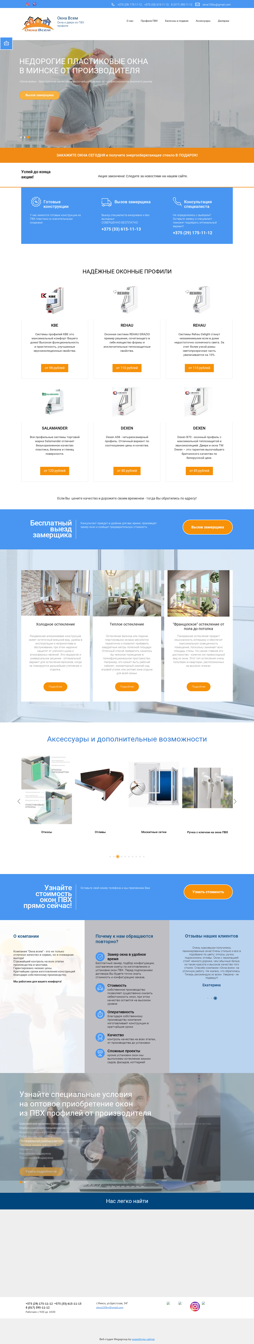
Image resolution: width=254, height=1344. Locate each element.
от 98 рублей (55, 368)
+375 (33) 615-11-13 (156, 4)
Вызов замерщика (39, 95)
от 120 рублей (54, 471)
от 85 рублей (199, 471)
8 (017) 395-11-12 (181, 4)
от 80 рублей (127, 471)
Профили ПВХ (149, 20)
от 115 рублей (199, 368)
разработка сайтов (143, 1339)
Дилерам (223, 20)
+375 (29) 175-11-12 (130, 4)
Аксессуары (203, 20)
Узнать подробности (41, 1141)
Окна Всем (67, 18)
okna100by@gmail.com (216, 4)
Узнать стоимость (208, 892)
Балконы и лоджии (176, 20)
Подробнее (55, 686)
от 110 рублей (127, 368)
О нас (130, 20)
